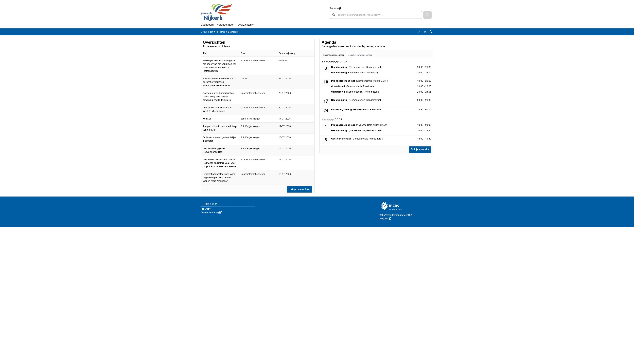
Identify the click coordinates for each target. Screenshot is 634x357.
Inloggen (385, 218)
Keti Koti (207, 118)
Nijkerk (206, 209)
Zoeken (334, 8)
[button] (427, 15)
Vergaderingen (225, 24)
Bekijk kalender (420, 149)
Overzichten (245, 24)
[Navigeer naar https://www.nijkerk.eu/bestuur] (216, 12)
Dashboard (207, 24)
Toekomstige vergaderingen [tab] (359, 55)
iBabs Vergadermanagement (395, 215)
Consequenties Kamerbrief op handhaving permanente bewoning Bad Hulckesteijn (218, 96)
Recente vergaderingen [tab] (333, 55)
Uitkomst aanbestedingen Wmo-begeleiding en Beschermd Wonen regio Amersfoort (219, 177)
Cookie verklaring (211, 212)
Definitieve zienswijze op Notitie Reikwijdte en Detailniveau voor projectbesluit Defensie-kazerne (219, 163)
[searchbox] (376, 15)
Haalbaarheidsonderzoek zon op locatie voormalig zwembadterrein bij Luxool (218, 82)
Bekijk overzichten (299, 189)
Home (222, 32)
